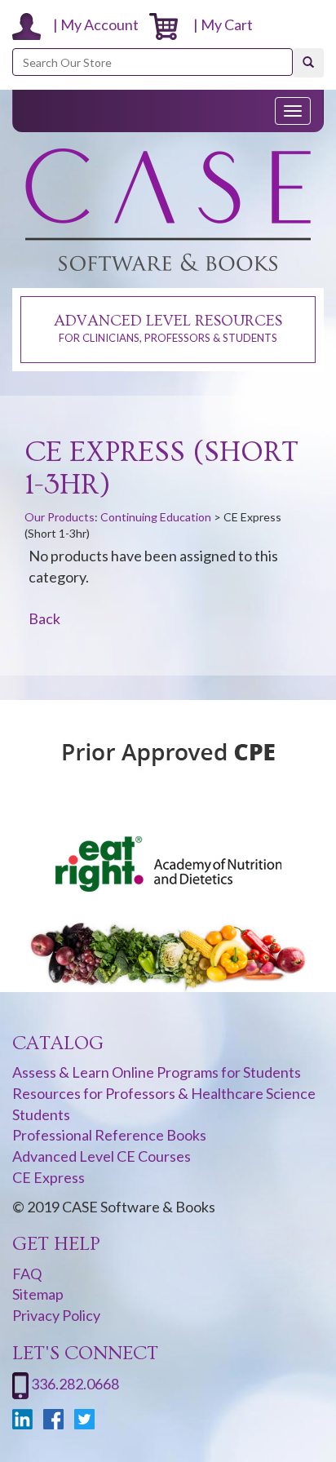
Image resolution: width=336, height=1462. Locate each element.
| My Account (96, 24)
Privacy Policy (56, 1315)
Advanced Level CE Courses (101, 1156)
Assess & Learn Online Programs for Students (156, 1072)
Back (44, 618)
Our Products (59, 517)
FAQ (27, 1274)
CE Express (48, 1177)
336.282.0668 (75, 1384)
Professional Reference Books (109, 1135)
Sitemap (38, 1294)
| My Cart (219, 24)
